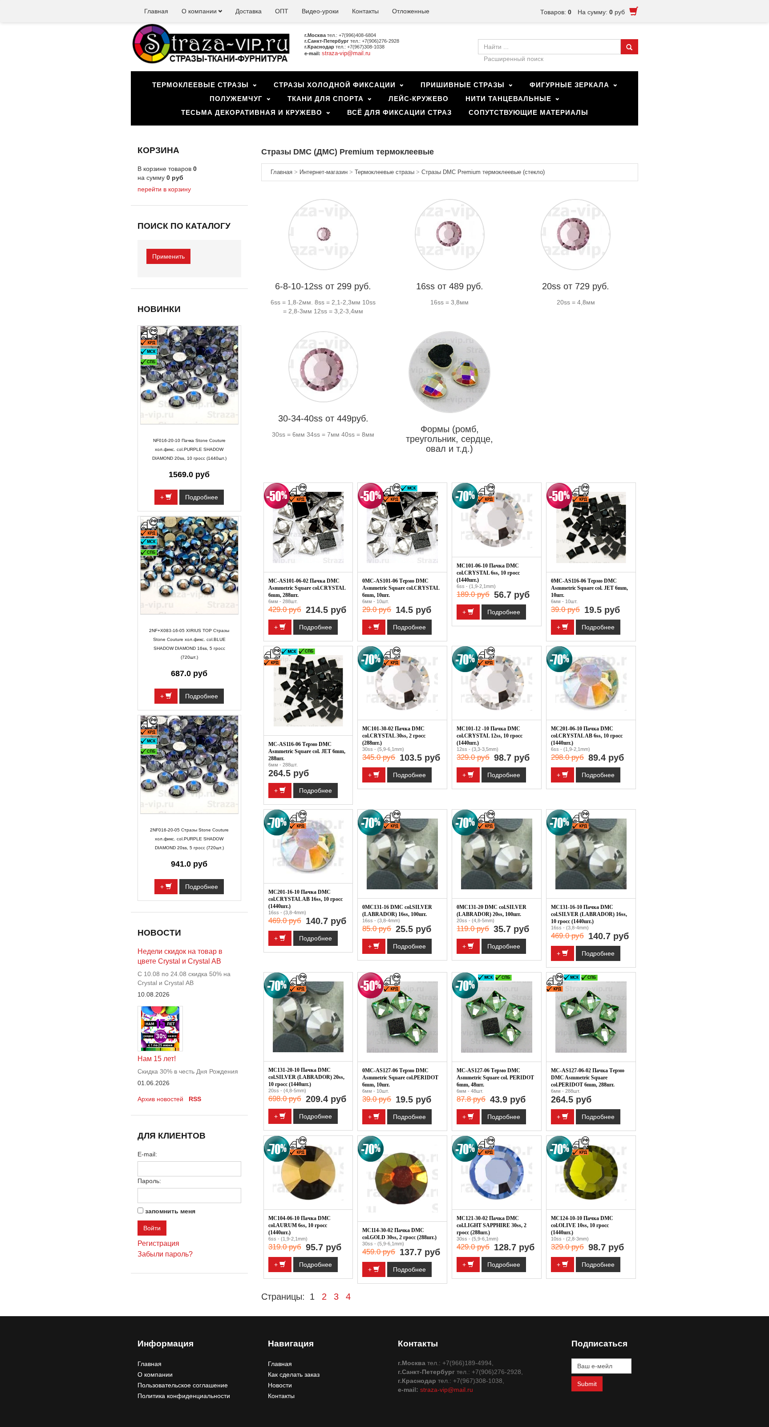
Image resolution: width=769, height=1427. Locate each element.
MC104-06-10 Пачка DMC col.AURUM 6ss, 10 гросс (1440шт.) (299, 1225)
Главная (156, 11)
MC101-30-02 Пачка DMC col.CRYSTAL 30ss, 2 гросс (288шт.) (393, 736)
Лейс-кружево (419, 98)
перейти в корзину (164, 189)
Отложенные (410, 11)
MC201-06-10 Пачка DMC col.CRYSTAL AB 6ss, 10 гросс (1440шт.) (587, 736)
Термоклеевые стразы (200, 85)
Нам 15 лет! (157, 1058)
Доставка (248, 11)
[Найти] (629, 46)
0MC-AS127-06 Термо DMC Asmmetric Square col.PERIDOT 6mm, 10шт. (400, 1077)
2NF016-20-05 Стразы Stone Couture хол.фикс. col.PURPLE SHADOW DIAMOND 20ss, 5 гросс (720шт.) (189, 838)
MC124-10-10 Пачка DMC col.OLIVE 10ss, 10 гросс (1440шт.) (582, 1225)
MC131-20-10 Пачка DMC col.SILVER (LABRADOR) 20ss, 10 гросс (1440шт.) (306, 1077)
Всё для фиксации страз (399, 112)
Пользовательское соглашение (183, 1385)
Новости (280, 1385)
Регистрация (158, 1243)
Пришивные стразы (463, 85)
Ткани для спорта (325, 98)
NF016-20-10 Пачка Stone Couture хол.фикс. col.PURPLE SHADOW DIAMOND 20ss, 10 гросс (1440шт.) (189, 449)
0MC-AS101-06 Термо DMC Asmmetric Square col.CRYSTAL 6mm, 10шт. (400, 588)
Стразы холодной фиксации (335, 85)
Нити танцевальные (508, 98)
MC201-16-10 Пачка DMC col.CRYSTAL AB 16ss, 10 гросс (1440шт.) (305, 899)
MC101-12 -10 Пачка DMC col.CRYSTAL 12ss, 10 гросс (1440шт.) (489, 736)
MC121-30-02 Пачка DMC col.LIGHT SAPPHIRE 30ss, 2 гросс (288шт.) (491, 1225)
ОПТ (281, 11)
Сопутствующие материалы (528, 112)
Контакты (365, 11)
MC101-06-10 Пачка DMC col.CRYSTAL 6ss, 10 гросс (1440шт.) (488, 573)
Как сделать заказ (294, 1374)
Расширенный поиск (513, 58)
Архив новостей (160, 1099)
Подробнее (315, 627)
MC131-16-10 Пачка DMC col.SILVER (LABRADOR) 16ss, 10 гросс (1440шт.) (589, 914)
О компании (199, 11)
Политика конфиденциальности (184, 1395)
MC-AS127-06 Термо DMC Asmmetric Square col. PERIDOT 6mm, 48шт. (495, 1077)
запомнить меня (170, 1211)
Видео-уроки (320, 11)
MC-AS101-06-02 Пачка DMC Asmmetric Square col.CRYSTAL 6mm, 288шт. (306, 588)
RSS (195, 1099)
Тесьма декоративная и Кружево (251, 112)
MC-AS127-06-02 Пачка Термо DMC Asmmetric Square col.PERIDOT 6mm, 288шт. (587, 1077)
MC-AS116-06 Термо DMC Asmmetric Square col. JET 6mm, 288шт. (306, 751)
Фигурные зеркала (569, 85)
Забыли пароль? (165, 1254)
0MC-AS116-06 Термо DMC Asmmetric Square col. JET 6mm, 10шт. (589, 588)
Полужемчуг (236, 98)
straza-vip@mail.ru (346, 53)
